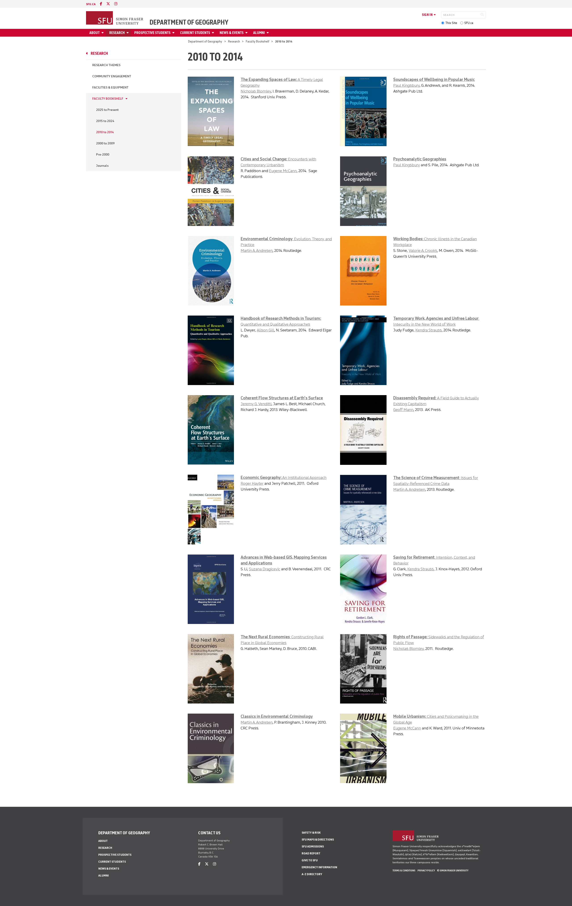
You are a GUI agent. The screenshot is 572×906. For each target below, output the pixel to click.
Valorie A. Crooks (423, 250)
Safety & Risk (311, 832)
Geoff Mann (403, 409)
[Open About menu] (103, 33)
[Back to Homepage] (115, 18)
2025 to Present (107, 110)
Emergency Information (319, 867)
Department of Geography (188, 22)
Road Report (311, 853)
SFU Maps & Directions (318, 839)
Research (117, 33)
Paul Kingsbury (406, 85)
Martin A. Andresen (257, 250)
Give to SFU (310, 860)
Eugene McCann (283, 170)
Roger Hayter (252, 483)
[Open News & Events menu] (247, 33)
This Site (451, 23)
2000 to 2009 (105, 143)
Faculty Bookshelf (257, 41)
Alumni (259, 33)
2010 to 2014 (105, 132)
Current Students (195, 33)
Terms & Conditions (404, 870)
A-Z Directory (312, 874)
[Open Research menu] (128, 33)
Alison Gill (265, 330)
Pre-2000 (102, 154)
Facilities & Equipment (110, 87)
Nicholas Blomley (256, 91)
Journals (102, 166)
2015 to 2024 (105, 121)
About (94, 33)
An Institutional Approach (304, 477)
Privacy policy (426, 870)
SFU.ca (468, 23)
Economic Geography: (261, 477)
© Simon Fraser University (452, 870)
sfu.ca (91, 4)
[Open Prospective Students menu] (174, 33)
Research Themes (106, 65)
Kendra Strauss (428, 330)
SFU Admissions (313, 846)
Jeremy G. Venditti (256, 403)
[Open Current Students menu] (213, 33)
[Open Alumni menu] (268, 33)
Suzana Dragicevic (264, 569)
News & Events (232, 33)
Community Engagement (111, 76)
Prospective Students (152, 33)
